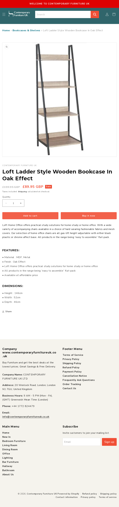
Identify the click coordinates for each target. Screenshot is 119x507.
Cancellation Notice (75, 375)
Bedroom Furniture (14, 441)
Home (6, 30)
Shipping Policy (72, 363)
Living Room (9, 445)
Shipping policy (108, 493)
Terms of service (108, 497)
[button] (3, 14)
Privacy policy (88, 497)
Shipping (22, 191)
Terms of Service (73, 355)
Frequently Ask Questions (79, 380)
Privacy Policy (71, 359)
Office (6, 453)
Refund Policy (71, 367)
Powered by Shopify (68, 493)
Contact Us (69, 388)
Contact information (67, 497)
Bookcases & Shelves (26, 30)
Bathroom (8, 470)
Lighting (7, 457)
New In (6, 437)
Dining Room (10, 449)
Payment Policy (72, 371)
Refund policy (89, 493)
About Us (8, 474)
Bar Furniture (10, 462)
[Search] (95, 14)
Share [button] (8, 311)
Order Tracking (72, 384)
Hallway (7, 466)
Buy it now (88, 215)
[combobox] (63, 14)
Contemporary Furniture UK (42, 493)
